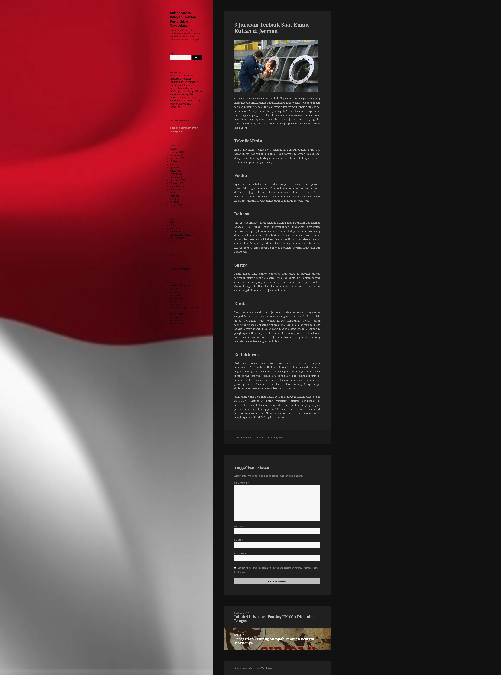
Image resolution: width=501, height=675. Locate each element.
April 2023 (175, 202)
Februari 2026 (177, 152)
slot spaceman (177, 323)
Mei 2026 (174, 148)
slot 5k (173, 282)
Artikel (173, 222)
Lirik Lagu (175, 225)
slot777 (173, 288)
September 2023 (178, 186)
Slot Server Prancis (179, 268)
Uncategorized (177, 237)
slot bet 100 (175, 292)
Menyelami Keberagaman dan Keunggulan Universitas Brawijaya (185, 103)
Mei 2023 (174, 198)
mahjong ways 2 (310, 405)
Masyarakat (175, 228)
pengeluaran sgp (244, 119)
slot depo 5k (176, 295)
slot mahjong (176, 320)
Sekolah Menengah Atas (181, 234)
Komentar (241, 483)
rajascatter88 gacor (179, 285)
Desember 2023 (177, 177)
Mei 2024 (174, 164)
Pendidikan (175, 231)
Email (238, 540)
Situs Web (240, 553)
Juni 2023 (174, 195)
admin (262, 437)
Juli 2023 (174, 192)
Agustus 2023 (176, 189)
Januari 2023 (176, 205)
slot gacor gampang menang (184, 307)
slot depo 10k (176, 304)
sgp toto (290, 158)
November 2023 (178, 180)
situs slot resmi (177, 313)
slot (171, 254)
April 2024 (175, 167)
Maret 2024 (175, 170)
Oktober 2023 (176, 183)
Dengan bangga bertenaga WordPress (253, 668)
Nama (238, 526)
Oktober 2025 (176, 161)
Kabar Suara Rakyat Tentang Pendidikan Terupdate (183, 19)
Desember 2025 (177, 155)
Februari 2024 (177, 173)
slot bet (173, 301)
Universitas (175, 241)
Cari (172, 53)
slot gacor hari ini (178, 317)
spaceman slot (177, 298)
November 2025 (178, 158)
